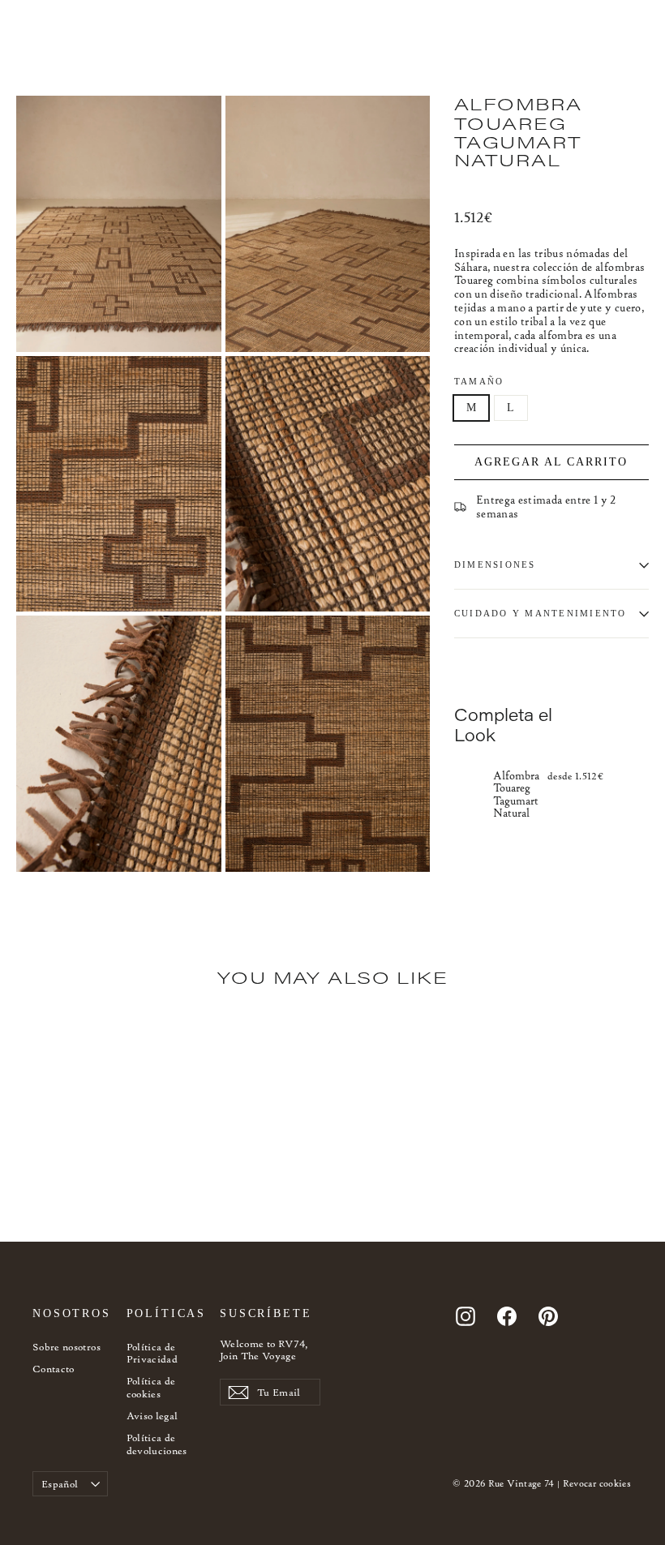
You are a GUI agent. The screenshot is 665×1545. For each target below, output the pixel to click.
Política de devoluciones (157, 1444)
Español (59, 1484)
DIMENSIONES (495, 564)
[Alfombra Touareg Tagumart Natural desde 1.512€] (470, 793)
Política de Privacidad (152, 1353)
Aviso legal (152, 1416)
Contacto (53, 1369)
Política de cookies (151, 1387)
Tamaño (479, 381)
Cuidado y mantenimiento (540, 613)
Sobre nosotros (66, 1347)
